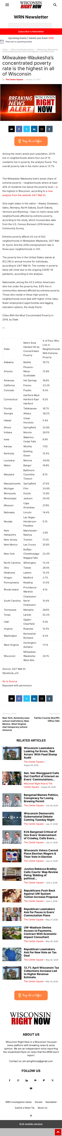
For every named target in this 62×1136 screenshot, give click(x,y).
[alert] (31, 42)
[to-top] (58, 1130)
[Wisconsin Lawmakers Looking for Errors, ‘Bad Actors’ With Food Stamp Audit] (11, 753)
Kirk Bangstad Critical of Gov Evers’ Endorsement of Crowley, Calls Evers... (40, 835)
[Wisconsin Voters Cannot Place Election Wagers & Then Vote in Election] (11, 856)
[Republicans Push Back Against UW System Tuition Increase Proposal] (11, 896)
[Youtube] (31, 1088)
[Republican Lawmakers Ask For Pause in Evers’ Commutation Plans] (11, 914)
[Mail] (35, 1080)
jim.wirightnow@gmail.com (38, 1061)
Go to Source (9, 681)
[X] (26, 129)
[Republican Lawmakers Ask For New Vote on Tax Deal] (11, 955)
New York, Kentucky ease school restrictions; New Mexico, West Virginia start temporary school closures (15, 723)
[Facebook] (19, 129)
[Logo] (31, 1024)
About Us (42, 1107)
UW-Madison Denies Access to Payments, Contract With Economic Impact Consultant (40, 932)
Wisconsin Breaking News (22, 49)
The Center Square (14, 79)
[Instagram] (18, 1080)
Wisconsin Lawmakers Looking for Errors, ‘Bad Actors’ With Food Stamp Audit (40, 752)
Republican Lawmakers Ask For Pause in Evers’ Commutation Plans (39, 912)
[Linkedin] (34, 129)
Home (5, 49)
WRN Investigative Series (18, 1102)
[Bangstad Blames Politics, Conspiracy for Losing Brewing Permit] (11, 800)
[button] (7, 5)
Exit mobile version (31, 1124)
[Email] (42, 129)
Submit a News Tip (24, 1107)
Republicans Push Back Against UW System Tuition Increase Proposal (41, 894)
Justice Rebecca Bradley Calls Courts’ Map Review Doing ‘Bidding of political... (41, 873)
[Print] (11, 129)
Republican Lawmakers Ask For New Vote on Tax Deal (40, 952)
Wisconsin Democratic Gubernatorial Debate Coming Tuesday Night (39, 816)
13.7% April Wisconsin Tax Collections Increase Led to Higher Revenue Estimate (41, 972)
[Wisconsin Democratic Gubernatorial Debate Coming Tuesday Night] (11, 819)
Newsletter (51, 1102)
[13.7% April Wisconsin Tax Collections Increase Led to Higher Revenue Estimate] (11, 973)
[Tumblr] (49, 129)
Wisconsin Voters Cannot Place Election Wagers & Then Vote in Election (41, 853)
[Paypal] (44, 1080)
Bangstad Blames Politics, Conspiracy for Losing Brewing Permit (41, 798)
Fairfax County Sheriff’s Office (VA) (47, 719)
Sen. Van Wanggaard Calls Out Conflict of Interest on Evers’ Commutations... (41, 776)
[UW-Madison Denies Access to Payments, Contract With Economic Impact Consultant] (11, 933)
